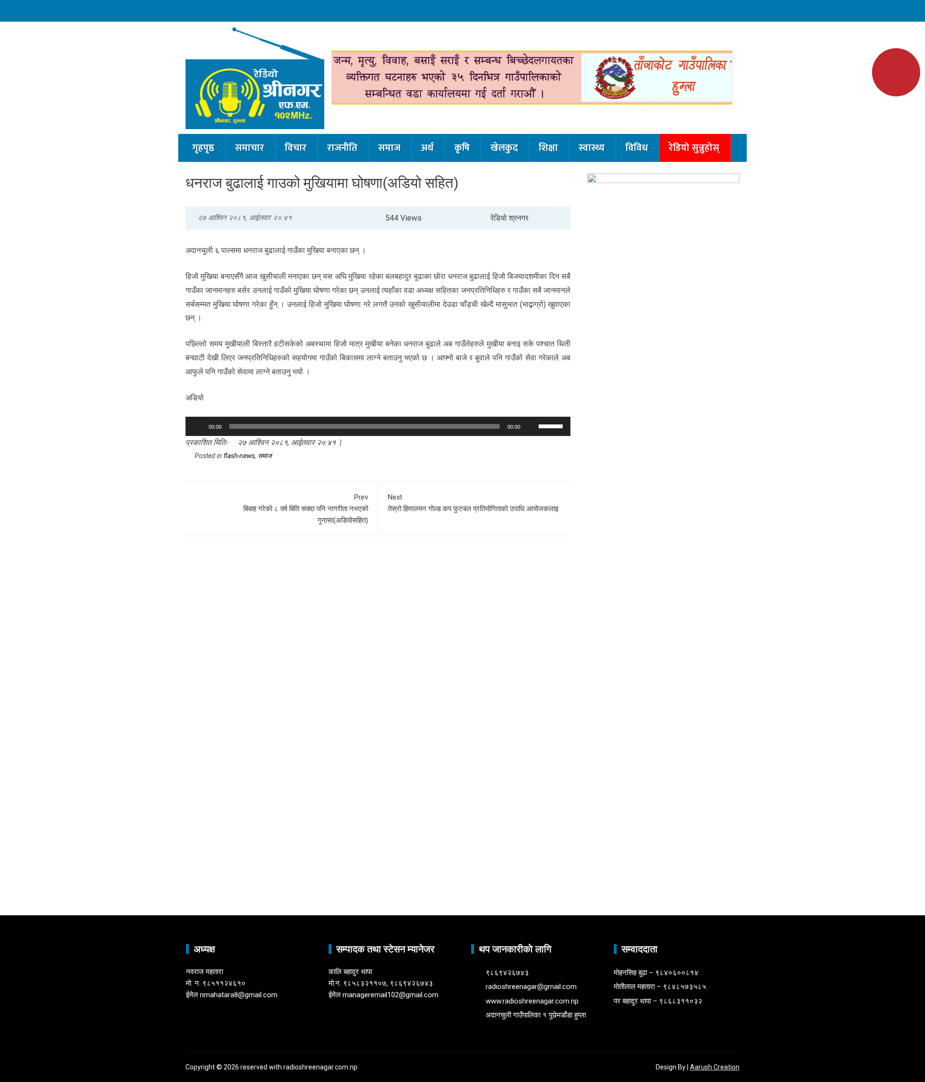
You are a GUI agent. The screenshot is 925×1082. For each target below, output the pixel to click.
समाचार (249, 148)
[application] (377, 426)
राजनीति (342, 148)
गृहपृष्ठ (203, 148)
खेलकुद (504, 148)
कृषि (462, 148)
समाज (389, 148)
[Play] (198, 426)
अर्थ (427, 148)
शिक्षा (548, 148)
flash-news (239, 456)
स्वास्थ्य (592, 148)
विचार (295, 148)
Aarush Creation (715, 1067)
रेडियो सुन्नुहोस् (694, 148)
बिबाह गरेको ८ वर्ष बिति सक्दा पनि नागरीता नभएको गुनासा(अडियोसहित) (305, 509)
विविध (636, 148)
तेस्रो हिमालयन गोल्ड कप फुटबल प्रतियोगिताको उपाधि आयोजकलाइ (473, 503)
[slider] (552, 425)
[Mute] (531, 426)
